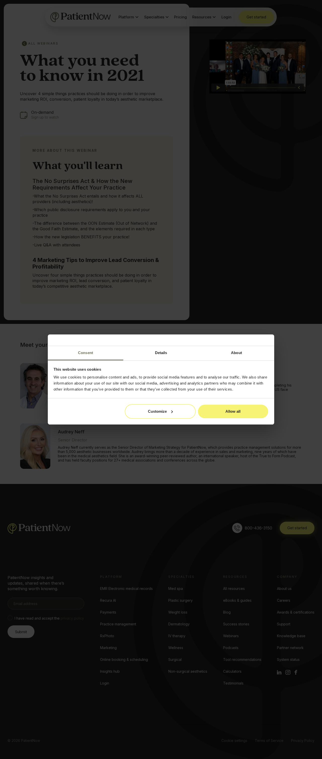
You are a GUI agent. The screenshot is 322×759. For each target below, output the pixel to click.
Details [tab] (161, 353)
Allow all (232, 411)
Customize (157, 411)
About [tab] (236, 353)
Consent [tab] (85, 353)
